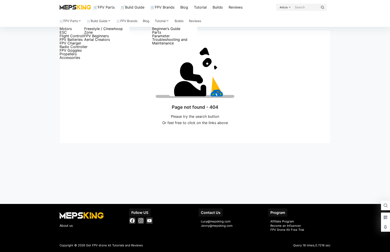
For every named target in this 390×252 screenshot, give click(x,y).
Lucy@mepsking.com (215, 221)
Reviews (236, 7)
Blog (184, 7)
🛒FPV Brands (162, 7)
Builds (218, 7)
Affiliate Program (282, 221)
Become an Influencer (285, 225)
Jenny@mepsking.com (216, 225)
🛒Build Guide (132, 7)
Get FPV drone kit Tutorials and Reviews (114, 245)
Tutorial (200, 7)
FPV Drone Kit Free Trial (287, 229)
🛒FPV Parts (104, 7)
